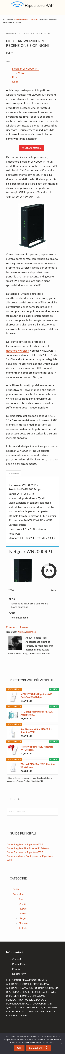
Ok (19, 1048)
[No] (61, 1043)
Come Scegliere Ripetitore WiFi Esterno (28, 848)
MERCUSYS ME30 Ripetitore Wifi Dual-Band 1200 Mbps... (36, 695)
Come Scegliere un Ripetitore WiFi (25, 844)
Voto (21, 73)
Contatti (16, 959)
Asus (21, 899)
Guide (16, 889)
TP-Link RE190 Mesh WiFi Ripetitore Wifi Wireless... (38, 766)
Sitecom (23, 923)
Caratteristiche (13, 473)
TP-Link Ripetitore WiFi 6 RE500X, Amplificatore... (37, 713)
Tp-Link (23, 928)
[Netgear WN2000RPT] (22, 570)
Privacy (16, 969)
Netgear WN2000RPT (25, 68)
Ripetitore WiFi (20, 974)
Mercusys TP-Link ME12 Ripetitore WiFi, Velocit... (37, 748)
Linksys (23, 913)
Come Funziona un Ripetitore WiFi (25, 852)
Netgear (21, 632)
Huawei (23, 909)
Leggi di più (38, 1048)
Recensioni (31, 632)
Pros (15, 77)
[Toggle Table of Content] (8, 61)
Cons (15, 82)
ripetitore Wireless (17, 350)
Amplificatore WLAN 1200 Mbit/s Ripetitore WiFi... (36, 731)
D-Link (22, 904)
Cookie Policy (19, 964)
